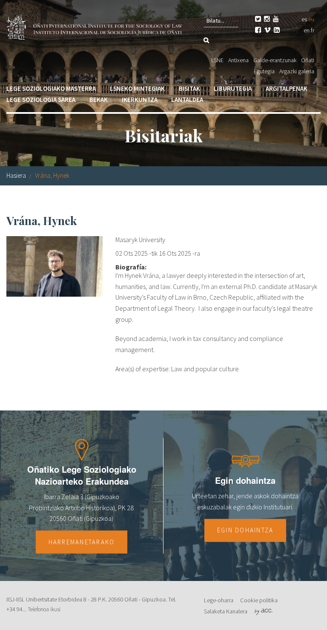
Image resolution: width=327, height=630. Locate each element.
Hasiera (16, 175)
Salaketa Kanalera (225, 611)
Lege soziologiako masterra (51, 88)
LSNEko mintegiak (137, 88)
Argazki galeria (296, 71)
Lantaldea (187, 99)
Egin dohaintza (245, 530)
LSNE (217, 60)
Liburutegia (233, 88)
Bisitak (189, 88)
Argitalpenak (286, 88)
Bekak (98, 99)
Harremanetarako (82, 542)
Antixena (238, 60)
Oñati (307, 60)
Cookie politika (259, 600)
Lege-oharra (218, 600)
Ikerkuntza (140, 99)
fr (312, 30)
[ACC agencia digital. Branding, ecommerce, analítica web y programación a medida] (263, 611)
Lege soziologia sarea (40, 99)
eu (311, 19)
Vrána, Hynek (52, 175)
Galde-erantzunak (274, 60)
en (307, 30)
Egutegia (264, 71)
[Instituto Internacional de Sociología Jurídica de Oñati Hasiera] (95, 26)
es (304, 19)
